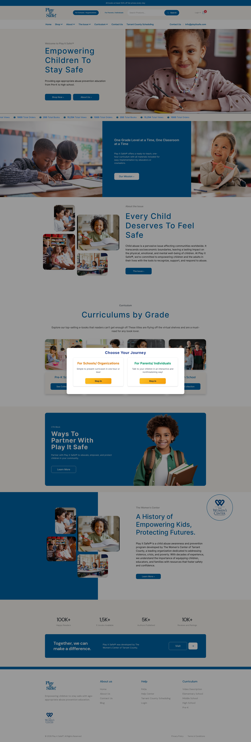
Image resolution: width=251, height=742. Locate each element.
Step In (98, 381)
